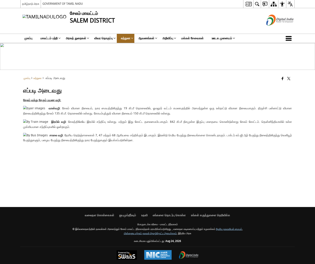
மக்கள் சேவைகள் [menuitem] (192, 38)
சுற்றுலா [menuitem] (125, 38)
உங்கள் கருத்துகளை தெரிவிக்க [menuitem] (210, 215)
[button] (289, 38)
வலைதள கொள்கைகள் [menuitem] (99, 215)
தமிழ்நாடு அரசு (30, 4)
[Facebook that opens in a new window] (282, 79)
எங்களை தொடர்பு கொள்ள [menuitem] (169, 215)
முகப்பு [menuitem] (28, 38)
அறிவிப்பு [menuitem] (167, 38)
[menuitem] (248, 4)
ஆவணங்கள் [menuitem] (146, 38)
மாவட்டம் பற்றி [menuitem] (49, 38)
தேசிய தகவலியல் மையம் (229, 229)
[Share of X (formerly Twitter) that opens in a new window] (288, 79)
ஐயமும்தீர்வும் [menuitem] (127, 215)
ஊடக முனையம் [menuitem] (222, 38)
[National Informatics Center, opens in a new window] (158, 255)
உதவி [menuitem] (144, 215)
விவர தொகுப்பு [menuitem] (103, 38)
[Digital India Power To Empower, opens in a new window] (189, 255)
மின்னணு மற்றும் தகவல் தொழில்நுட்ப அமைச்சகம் (150, 233)
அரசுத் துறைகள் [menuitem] (76, 38)
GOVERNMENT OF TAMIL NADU (62, 4)
